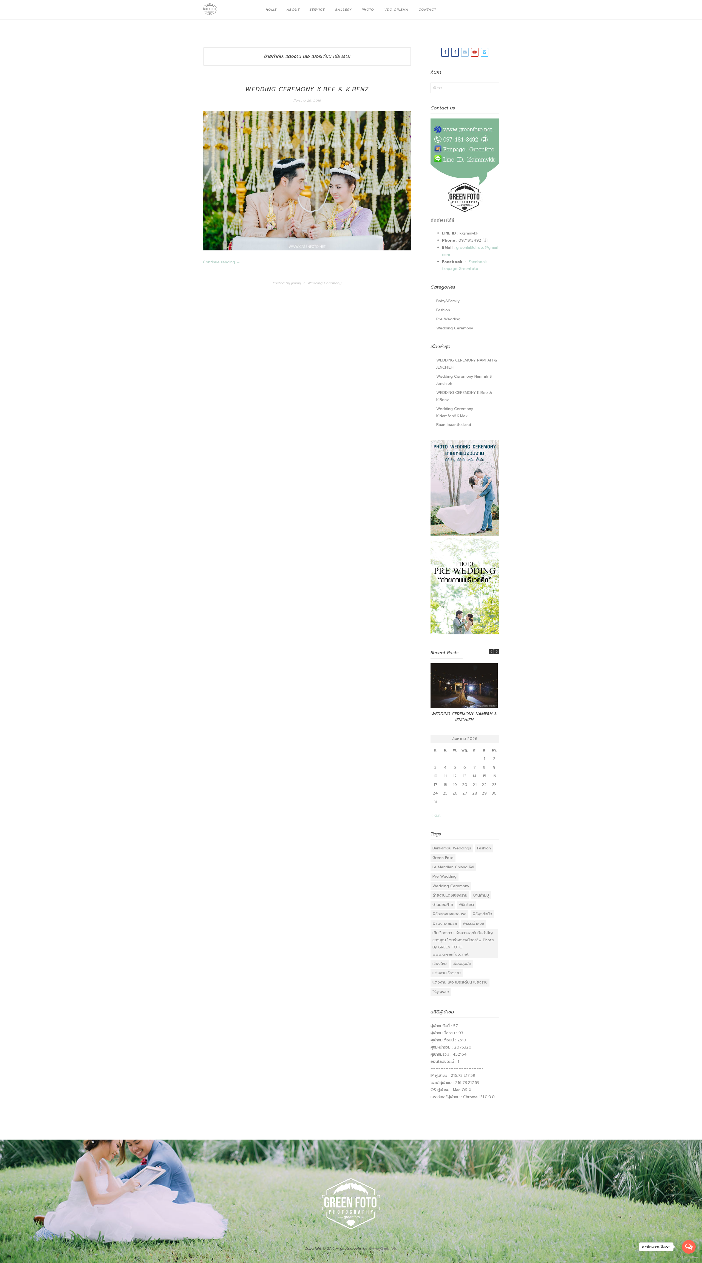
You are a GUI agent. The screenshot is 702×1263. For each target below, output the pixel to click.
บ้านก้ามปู (481, 895)
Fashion (443, 310)
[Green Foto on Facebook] (445, 52)
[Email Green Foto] (465, 52)
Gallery (343, 9)
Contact (427, 9)
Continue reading (221, 262)
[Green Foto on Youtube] (475, 52)
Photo (368, 9)
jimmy (296, 283)
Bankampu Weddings (451, 848)
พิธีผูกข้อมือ (482, 914)
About (293, 9)
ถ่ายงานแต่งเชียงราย (449, 895)
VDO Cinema (396, 9)
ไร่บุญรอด (440, 992)
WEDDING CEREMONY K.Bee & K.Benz (307, 89)
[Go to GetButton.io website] (689, 1257)
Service (317, 9)
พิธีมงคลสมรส (444, 923)
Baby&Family (448, 301)
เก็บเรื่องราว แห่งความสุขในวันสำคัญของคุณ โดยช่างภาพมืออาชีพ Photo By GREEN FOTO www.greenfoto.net (463, 943)
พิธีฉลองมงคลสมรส (449, 914)
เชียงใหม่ (439, 964)
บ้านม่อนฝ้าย (442, 905)
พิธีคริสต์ (466, 905)
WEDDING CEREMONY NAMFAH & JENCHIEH (464, 717)
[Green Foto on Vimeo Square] (484, 52)
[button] (496, 651)
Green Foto (443, 858)
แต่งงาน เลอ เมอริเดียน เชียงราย (460, 982)
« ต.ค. (436, 815)
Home (271, 9)
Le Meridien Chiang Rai (453, 867)
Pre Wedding (448, 319)
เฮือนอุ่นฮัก (462, 964)
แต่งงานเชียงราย (446, 973)
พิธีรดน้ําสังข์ (473, 923)
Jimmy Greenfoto (383, 1248)
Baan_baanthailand (453, 425)
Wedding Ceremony (324, 283)
